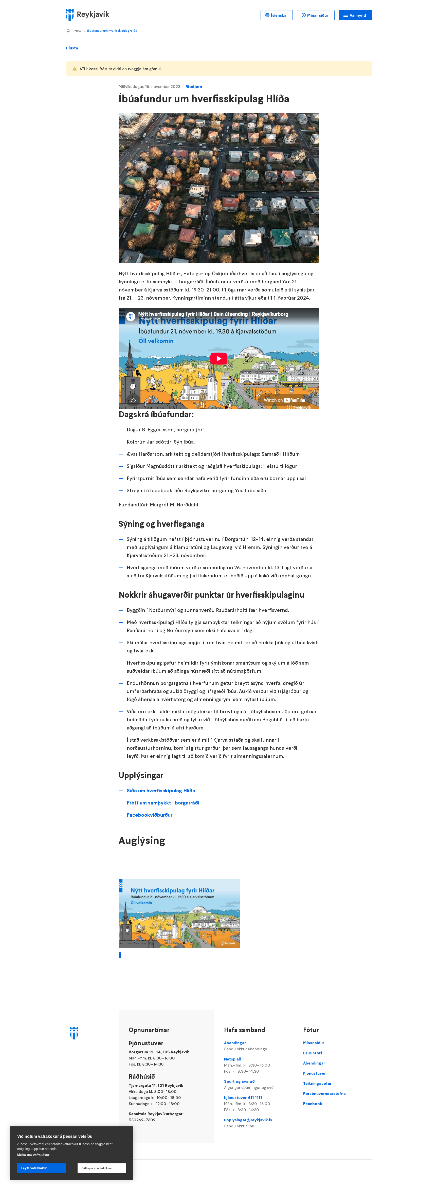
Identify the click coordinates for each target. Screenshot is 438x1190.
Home (68, 31)
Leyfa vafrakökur (34, 1168)
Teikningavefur (317, 1083)
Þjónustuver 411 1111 (247, 1103)
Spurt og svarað (249, 1084)
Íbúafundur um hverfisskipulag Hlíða (112, 30)
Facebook (312, 1103)
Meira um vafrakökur (33, 1155)
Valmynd (358, 15)
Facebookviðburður (149, 815)
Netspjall (247, 1065)
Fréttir (79, 30)
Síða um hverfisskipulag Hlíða (161, 790)
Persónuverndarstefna (324, 1093)
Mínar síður (317, 15)
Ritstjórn (194, 86)
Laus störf (312, 1052)
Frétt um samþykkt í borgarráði (163, 802)
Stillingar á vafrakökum (97, 1168)
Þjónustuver (314, 1073)
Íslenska (278, 15)
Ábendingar (245, 1045)
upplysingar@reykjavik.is (248, 1122)
